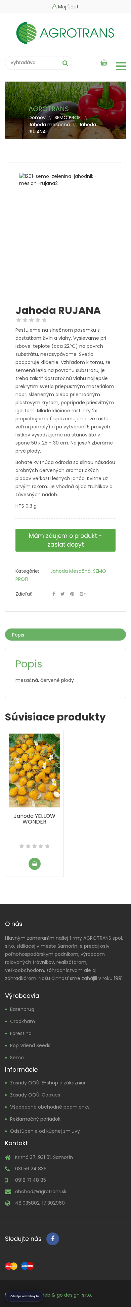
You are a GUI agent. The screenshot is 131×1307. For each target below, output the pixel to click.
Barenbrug (22, 1009)
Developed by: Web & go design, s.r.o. (48, 1295)
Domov (37, 117)
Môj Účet (68, 6)
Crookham (22, 1021)
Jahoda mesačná (49, 124)
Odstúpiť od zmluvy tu (24, 1296)
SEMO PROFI (68, 117)
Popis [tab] (18, 635)
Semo (17, 1057)
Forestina (21, 1033)
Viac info (35, 864)
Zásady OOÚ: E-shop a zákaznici (47, 1082)
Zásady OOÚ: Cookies (35, 1094)
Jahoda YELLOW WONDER (34, 819)
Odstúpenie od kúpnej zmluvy (45, 1131)
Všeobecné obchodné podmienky (50, 1107)
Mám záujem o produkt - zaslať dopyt (65, 540)
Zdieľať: (24, 594)
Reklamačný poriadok (35, 1119)
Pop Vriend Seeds (30, 1045)
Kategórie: (27, 571)
